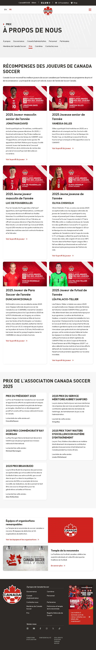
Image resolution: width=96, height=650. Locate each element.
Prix (30, 46)
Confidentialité (45, 638)
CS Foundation (63, 3)
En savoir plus (57, 565)
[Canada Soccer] (48, 11)
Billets (34, 3)
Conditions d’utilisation (31, 638)
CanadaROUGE (24, 3)
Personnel (53, 41)
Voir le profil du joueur (15, 159)
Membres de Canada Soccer (14, 46)
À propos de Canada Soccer (38, 587)
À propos (6, 41)
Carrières (39, 46)
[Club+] (45, 3)
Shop (75, 3)
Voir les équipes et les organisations (21, 539)
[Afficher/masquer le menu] (90, 9)
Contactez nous (51, 46)
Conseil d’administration (36, 41)
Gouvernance (18, 41)
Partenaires (64, 41)
